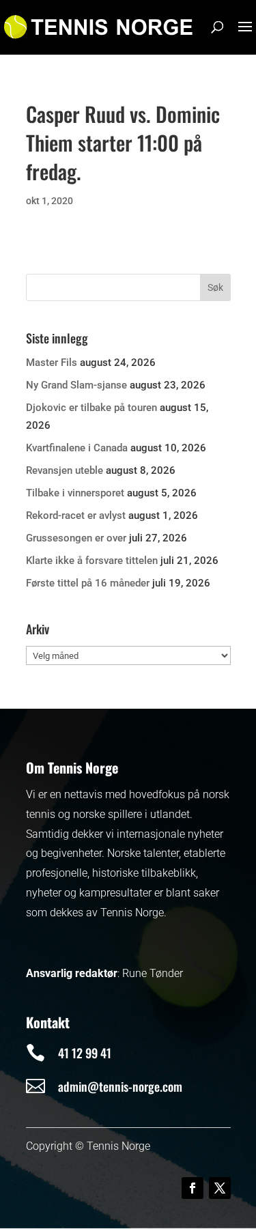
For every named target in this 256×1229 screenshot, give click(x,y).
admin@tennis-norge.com (120, 1086)
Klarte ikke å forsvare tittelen (92, 560)
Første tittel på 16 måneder (88, 583)
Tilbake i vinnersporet (75, 493)
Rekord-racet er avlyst (76, 515)
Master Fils (51, 362)
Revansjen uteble (64, 470)
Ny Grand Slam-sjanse (76, 385)
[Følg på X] (220, 1188)
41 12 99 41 (84, 1053)
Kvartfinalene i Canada (77, 448)
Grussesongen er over (76, 538)
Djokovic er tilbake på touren (91, 407)
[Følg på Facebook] (192, 1188)
